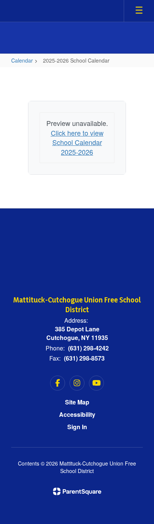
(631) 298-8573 (84, 358)
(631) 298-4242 (88, 348)
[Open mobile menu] (139, 11)
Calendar (22, 60)
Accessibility (77, 414)
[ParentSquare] (77, 491)
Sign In (77, 426)
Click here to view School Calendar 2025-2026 (77, 142)
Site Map (77, 402)
